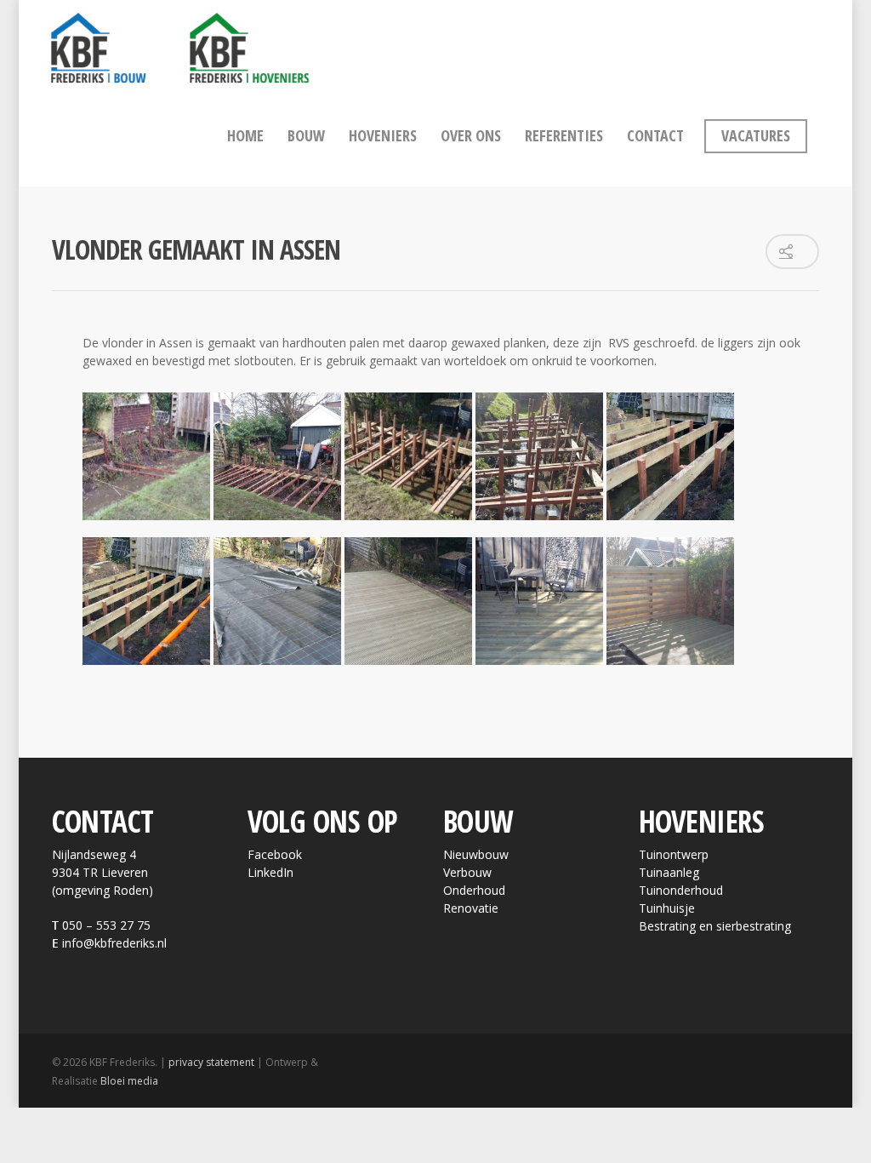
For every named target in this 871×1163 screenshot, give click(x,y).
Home (245, 135)
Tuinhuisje (667, 908)
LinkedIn (270, 872)
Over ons (471, 135)
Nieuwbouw (476, 854)
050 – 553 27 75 (106, 925)
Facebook (275, 854)
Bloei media (129, 1081)
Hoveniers (383, 135)
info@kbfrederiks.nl (114, 943)
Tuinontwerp (674, 854)
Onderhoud (474, 890)
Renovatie (470, 908)
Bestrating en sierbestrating (715, 926)
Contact (655, 135)
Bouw (306, 135)
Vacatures (755, 135)
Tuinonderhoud (681, 890)
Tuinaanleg (669, 872)
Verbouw (467, 872)
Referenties (564, 135)
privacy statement (211, 1062)
